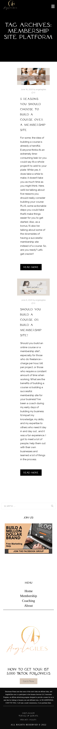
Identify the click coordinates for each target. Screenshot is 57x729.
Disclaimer (28, 713)
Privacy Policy (28, 720)
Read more (30, 267)
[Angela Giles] (10, 6)
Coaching (28, 601)
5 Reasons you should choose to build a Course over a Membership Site (33, 114)
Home (29, 591)
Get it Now (28, 681)
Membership (28, 596)
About (28, 606)
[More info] (51, 6)
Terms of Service (28, 716)
